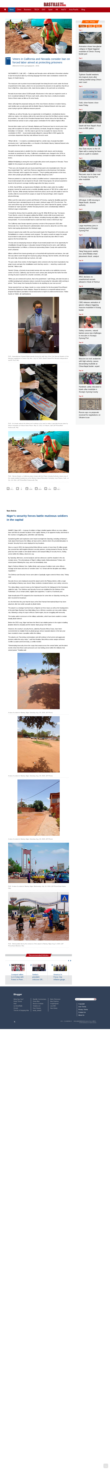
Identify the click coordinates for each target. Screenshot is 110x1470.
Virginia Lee (36, 1006)
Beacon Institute (38, 1003)
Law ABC (53, 1006)
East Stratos (37, 1008)
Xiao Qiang (53, 1008)
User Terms (82, 1006)
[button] (68, 960)
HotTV (63, 10)
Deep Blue (36, 1001)
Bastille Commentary (39, 999)
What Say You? (18, 999)
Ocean (16, 1008)
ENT (43, 10)
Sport (50, 10)
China (19, 10)
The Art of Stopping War (21, 1010)
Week (90, 26)
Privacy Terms (83, 1009)
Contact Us (82, 1012)
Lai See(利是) (18, 1006)
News (12, 10)
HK (57, 10)
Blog (83, 10)
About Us (81, 1015)
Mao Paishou (54, 1001)
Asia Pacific (73, 10)
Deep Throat (18, 1001)
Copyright (81, 1004)
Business (27, 10)
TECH (36, 10)
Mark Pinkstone (55, 999)
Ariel (15, 1003)
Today (82, 26)
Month (98, 26)
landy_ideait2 (37, 1010)
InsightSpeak (54, 1003)
